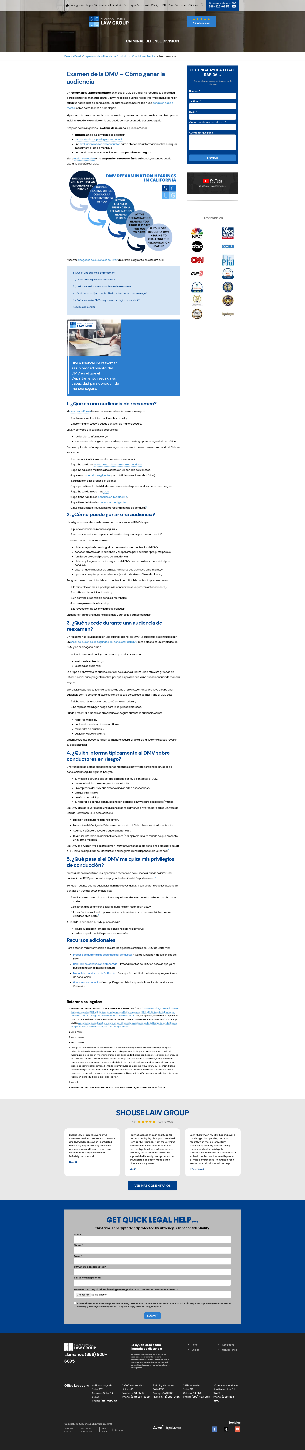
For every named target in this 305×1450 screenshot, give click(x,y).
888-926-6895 (219, 6)
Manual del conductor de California (94, 973)
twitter (226, 1428)
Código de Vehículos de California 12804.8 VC (112, 1015)
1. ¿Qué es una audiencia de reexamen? (94, 272)
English (196, 1349)
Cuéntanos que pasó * (202, 132)
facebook (214, 1428)
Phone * (78, 1245)
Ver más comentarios (152, 1186)
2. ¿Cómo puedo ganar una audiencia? (94, 279)
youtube (237, 1428)
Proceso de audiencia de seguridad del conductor (102, 955)
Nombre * (194, 91)
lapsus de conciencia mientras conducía (118, 464)
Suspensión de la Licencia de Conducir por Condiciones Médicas (119, 56)
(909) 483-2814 (200, 1396)
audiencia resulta (84, 158)
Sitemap (119, 1430)
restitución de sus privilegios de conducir (99, 139)
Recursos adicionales (84, 307)
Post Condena (177, 5)
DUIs (106, 491)
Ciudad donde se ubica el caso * (207, 122)
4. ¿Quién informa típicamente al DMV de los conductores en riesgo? (110, 293)
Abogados (77, 5)
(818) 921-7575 (109, 1400)
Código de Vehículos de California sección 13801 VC (124, 1012)
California (149, 1008)
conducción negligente (111, 502)
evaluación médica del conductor (100, 144)
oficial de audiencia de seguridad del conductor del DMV (103, 642)
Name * (78, 1234)
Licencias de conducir (86, 982)
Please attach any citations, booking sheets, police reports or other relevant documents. (126, 1289)
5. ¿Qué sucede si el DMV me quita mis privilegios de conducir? (106, 300)
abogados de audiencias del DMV (98, 260)
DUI (164, 5)
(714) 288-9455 (170, 1396)
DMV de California (80, 411)
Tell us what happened (87, 1277)
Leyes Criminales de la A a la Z (103, 5)
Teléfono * (195, 101)
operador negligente (97, 475)
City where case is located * (90, 1266)
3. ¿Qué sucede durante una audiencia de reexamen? (102, 286)
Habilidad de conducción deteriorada (95, 964)
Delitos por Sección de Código (142, 5)
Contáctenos (229, 1349)
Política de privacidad (86, 1430)
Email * (193, 111)
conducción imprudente (112, 497)
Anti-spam (105, 1430)
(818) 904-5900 (140, 1396)
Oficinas (193, 5)
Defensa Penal (72, 56)
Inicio (195, 1344)
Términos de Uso (68, 1430)
